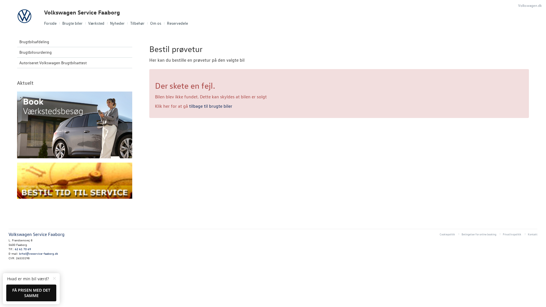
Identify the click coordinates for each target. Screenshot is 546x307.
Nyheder (117, 23)
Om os (155, 23)
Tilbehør (137, 23)
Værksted (96, 23)
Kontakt (532, 234)
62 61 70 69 (23, 249)
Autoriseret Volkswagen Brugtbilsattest (53, 62)
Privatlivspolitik (512, 234)
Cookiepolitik (447, 234)
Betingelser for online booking (479, 234)
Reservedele (177, 23)
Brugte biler (72, 23)
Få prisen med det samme (31, 292)
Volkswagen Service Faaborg (82, 12)
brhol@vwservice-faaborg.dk (38, 253)
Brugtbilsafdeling (34, 41)
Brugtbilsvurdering (35, 52)
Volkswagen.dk (530, 5)
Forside (50, 23)
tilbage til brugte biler (210, 106)
